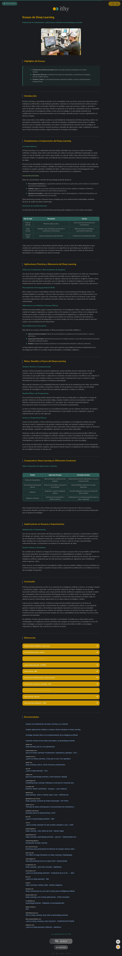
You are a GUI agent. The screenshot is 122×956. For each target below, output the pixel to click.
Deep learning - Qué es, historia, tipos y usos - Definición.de (47, 795)
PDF (27, 909)
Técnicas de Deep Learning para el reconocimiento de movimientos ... (50, 807)
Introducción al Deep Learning (36, 843)
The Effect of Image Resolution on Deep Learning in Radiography (49, 855)
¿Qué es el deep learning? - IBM (37, 879)
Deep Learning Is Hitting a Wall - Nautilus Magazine (44, 885)
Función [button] (84, 218)
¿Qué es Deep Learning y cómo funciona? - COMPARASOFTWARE (50, 921)
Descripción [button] (51, 218)
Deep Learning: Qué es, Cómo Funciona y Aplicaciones (45, 765)
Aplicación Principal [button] (55, 475)
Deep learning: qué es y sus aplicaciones (40, 747)
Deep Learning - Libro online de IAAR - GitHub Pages (45, 831)
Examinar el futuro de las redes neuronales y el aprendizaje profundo (50, 741)
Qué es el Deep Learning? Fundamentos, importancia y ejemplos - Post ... (52, 753)
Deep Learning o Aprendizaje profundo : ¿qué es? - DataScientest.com (51, 837)
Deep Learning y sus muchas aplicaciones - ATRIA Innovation (47, 897)
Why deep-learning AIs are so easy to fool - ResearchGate (46, 861)
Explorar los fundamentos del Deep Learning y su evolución (47, 724)
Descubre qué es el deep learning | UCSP (40, 813)
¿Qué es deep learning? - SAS (37, 771)
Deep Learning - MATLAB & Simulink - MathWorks (44, 867)
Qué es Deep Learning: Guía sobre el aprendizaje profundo (47, 915)
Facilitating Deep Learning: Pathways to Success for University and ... (50, 783)
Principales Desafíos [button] (83, 475)
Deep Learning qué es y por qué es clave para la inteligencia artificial (50, 891)
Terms (68, 953)
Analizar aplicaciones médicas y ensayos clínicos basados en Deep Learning (53, 729)
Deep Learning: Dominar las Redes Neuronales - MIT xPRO (47, 801)
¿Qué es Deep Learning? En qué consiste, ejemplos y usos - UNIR (49, 825)
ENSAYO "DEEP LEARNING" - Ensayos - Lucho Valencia (46, 789)
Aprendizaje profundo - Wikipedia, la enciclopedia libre (45, 903)
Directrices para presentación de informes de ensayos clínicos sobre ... (51, 849)
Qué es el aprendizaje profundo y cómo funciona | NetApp (46, 777)
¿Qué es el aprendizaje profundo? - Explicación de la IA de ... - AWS (50, 873)
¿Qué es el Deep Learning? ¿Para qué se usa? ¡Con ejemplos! (48, 759)
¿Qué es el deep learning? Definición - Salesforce (43, 927)
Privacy (62, 953)
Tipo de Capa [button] (28, 218)
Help (56, 953)
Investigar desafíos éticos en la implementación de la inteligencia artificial (52, 735)
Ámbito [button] (32, 475)
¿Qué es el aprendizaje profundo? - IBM (40, 819)
